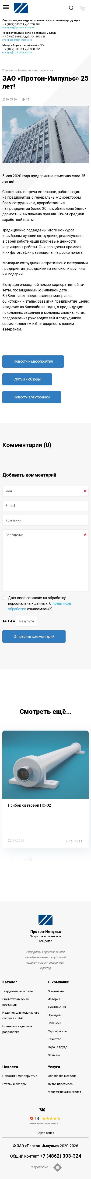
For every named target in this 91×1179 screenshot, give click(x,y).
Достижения (57, 1007)
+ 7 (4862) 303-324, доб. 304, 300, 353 (23, 36)
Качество (55, 1039)
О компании (58, 982)
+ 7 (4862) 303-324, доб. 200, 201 (21, 24)
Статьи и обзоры (27, 379)
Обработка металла (62, 1076)
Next (28, 859)
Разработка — (40, 1167)
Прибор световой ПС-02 (29, 805)
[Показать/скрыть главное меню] (6, 8)
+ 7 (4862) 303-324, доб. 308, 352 (21, 49)
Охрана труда (57, 1047)
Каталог (9, 982)
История (54, 999)
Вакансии (54, 1023)
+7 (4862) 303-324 (60, 1156)
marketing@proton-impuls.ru (18, 27)
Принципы (55, 1015)
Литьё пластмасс (60, 1084)
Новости (10, 1067)
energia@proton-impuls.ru (17, 39)
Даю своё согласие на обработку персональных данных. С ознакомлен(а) (39, 603)
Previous (14, 859)
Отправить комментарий (34, 636)
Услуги (54, 1067)
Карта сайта (45, 1133)
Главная (8, 70)
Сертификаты (57, 1031)
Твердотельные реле (17, 991)
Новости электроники (32, 397)
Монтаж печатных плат (64, 1092)
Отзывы (54, 1055)
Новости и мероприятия (35, 70)
